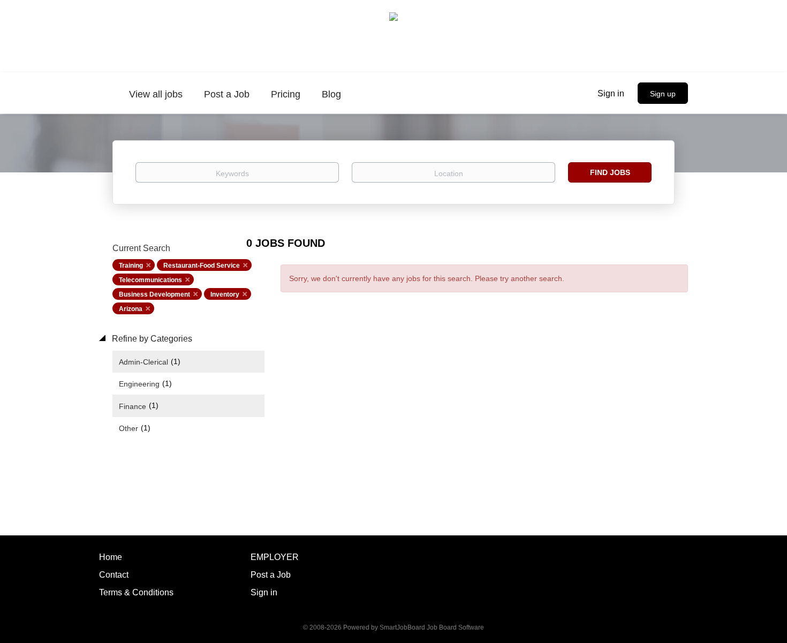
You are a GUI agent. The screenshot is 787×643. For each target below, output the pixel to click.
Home (110, 557)
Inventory (224, 294)
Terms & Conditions (136, 592)
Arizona (130, 309)
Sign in (610, 93)
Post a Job (271, 574)
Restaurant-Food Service (201, 265)
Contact (113, 574)
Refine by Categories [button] (151, 338)
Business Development (154, 294)
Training (131, 265)
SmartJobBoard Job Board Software (432, 627)
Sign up (663, 93)
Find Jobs (610, 172)
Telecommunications (150, 280)
